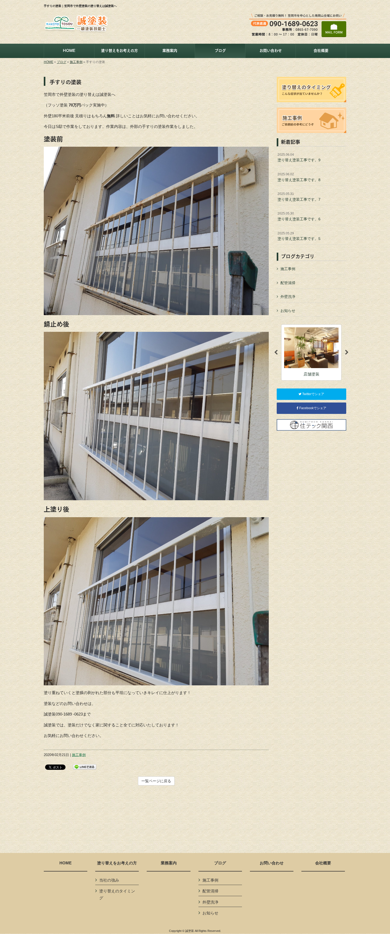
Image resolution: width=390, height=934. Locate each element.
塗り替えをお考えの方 (117, 863)
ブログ (61, 62)
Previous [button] (276, 352)
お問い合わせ (272, 863)
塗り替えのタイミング (117, 894)
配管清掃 (287, 283)
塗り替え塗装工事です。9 (299, 157)
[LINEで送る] (84, 766)
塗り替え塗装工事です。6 (299, 216)
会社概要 (323, 863)
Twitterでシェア (312, 394)
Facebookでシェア (312, 408)
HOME (48, 62)
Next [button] (346, 352)
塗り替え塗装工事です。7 (299, 197)
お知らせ (287, 311)
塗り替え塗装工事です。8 (299, 177)
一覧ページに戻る (156, 781)
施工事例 (76, 62)
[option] (311, 352)
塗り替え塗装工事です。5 (299, 236)
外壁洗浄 (287, 296)
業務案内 (169, 863)
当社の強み (109, 880)
